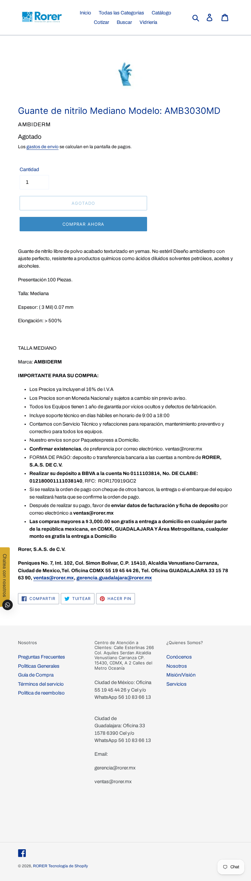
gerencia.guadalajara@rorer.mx (114, 577)
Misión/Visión (180, 675)
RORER (40, 866)
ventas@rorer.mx (53, 577)
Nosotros (176, 666)
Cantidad (29, 169)
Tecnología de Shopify (68, 866)
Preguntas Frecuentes (41, 657)
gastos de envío (42, 146)
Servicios (176, 684)
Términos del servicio (41, 684)
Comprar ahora (83, 224)
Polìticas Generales (38, 666)
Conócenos (179, 657)
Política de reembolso (41, 693)
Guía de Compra (36, 675)
